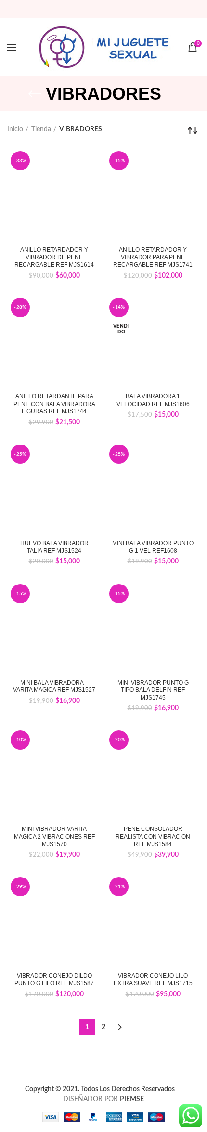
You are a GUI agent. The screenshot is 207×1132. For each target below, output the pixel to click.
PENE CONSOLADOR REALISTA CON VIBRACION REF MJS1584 (153, 836)
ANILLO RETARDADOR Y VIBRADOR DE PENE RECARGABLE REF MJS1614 (54, 257)
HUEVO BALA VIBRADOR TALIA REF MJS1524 (54, 547)
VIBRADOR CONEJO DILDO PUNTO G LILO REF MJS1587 (54, 979)
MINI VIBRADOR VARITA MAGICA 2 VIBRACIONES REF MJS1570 (54, 836)
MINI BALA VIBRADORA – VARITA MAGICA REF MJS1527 (54, 686)
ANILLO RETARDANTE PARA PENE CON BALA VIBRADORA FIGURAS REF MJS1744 (54, 404)
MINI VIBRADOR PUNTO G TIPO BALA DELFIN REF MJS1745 (153, 690)
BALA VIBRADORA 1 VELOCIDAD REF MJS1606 (153, 400)
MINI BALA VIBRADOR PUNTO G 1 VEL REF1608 (153, 547)
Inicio (15, 129)
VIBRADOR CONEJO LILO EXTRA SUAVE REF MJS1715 (153, 979)
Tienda (41, 129)
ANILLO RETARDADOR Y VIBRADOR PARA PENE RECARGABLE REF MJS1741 (153, 257)
